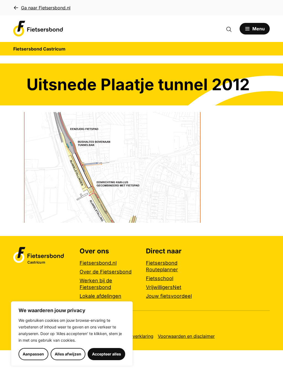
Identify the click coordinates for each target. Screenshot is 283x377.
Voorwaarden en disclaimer (186, 336)
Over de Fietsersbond (106, 272)
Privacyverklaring (135, 336)
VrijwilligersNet (163, 287)
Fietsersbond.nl (98, 263)
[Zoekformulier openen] (231, 28)
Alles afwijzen (68, 354)
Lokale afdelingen (100, 296)
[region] (72, 333)
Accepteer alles (106, 354)
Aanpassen (33, 354)
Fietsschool (159, 278)
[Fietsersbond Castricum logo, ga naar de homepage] (38, 29)
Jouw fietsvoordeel (169, 296)
